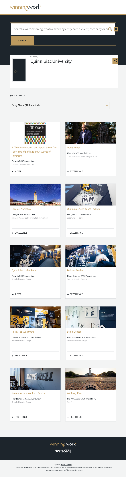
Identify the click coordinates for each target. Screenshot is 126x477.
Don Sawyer (73, 147)
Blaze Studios (66, 465)
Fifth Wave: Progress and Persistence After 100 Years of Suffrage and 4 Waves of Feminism (34, 151)
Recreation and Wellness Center (28, 393)
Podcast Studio (75, 270)
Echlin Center (74, 331)
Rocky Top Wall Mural (23, 331)
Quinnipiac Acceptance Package (83, 209)
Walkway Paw (74, 393)
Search (22, 40)
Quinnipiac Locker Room (24, 270)
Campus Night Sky (21, 209)
